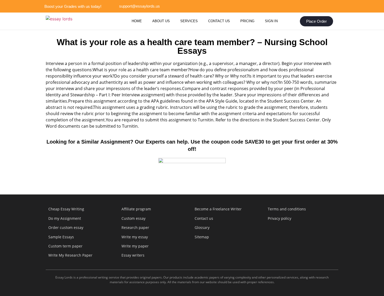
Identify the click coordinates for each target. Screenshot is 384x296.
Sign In (271, 21)
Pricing (247, 21)
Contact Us (219, 21)
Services (189, 21)
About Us (161, 21)
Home (137, 21)
